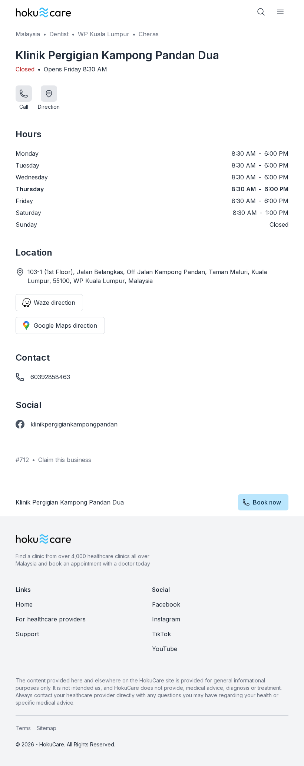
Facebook (166, 604)
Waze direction (54, 302)
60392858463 (50, 377)
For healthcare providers (51, 619)
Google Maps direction (65, 325)
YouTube (164, 648)
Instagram (166, 619)
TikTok (161, 634)
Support (27, 634)
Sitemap (46, 728)
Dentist (59, 34)
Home (24, 604)
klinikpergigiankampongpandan (74, 424)
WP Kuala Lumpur (103, 34)
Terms (23, 728)
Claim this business (64, 459)
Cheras (149, 34)
